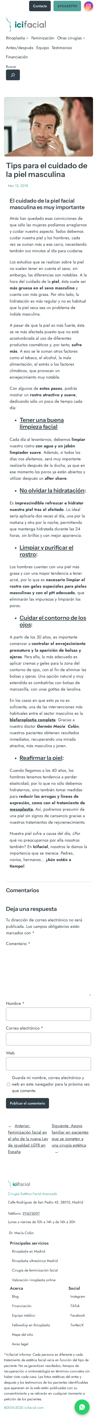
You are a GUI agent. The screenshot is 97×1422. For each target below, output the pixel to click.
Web (10, 1053)
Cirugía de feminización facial (35, 1270)
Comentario (18, 944)
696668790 (67, 5)
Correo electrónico (24, 1028)
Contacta (40, 5)
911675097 (31, 1213)
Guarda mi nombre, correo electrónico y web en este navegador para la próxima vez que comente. (51, 1084)
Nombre (15, 1003)
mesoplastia (21, 809)
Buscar (11, 66)
